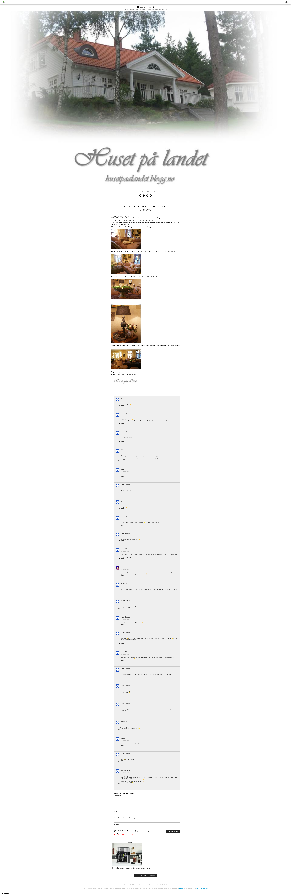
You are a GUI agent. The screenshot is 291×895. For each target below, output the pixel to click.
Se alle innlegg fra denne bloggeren (145, 875)
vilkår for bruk (175, 834)
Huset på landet (145, 7)
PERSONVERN (141, 885)
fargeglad (123, 738)
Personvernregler (169, 834)
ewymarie (124, 721)
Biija (122, 398)
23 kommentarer (145, 209)
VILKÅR (148, 885)
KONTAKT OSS (155, 885)
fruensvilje (124, 583)
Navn (115, 811)
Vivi (122, 450)
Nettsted (116, 824)
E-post (127, 818)
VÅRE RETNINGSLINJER (129, 885)
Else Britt (123, 469)
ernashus (123, 567)
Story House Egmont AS (202, 888)
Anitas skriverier (126, 770)
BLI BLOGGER (164, 885)
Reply (122, 405)
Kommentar (118, 795)
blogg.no (181, 888)
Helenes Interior (125, 600)
